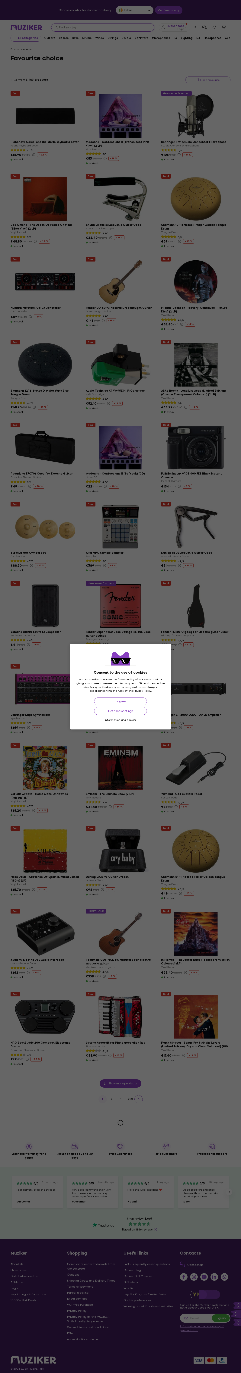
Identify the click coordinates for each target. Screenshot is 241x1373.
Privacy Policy (142, 691)
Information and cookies (120, 720)
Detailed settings (120, 711)
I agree (121, 701)
